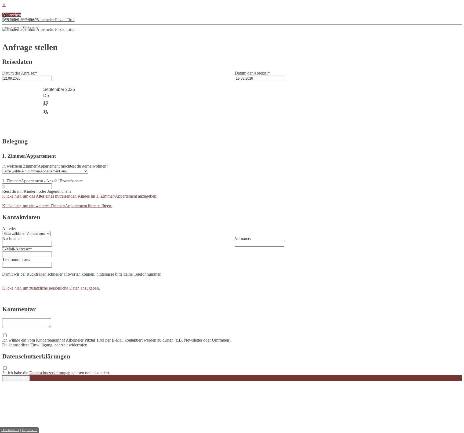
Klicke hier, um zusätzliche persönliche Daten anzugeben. (51, 288)
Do (46, 99)
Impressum (29, 430)
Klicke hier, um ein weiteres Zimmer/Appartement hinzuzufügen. (57, 205)
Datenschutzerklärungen (49, 373)
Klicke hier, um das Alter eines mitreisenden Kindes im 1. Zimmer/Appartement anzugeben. (79, 196)
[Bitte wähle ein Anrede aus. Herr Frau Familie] (115, 233)
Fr (45, 108)
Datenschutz (10, 430)
